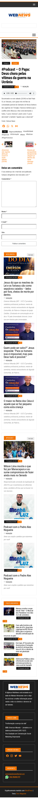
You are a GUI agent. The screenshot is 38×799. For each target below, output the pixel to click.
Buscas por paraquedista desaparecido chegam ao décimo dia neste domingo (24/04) (31, 156)
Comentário (6, 179)
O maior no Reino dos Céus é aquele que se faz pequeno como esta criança (19, 404)
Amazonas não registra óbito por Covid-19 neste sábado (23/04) (6, 155)
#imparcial (5, 135)
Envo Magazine (21, 794)
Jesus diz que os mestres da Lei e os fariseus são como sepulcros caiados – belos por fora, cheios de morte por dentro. (19, 288)
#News (22, 135)
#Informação (14, 134)
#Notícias (29, 134)
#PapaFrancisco (7, 138)
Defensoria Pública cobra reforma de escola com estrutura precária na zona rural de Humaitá (25, 662)
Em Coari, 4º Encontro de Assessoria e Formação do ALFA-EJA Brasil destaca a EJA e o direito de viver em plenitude (25, 647)
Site (3, 232)
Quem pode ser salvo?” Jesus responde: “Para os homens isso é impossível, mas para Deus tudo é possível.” (19, 352)
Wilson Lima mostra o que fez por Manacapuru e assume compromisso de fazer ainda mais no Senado (18, 471)
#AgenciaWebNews (15, 132)
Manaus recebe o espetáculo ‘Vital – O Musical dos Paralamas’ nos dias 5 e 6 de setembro (24, 611)
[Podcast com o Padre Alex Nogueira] (19, 507)
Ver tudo (30, 255)
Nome (4, 212)
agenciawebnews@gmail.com (15, 774)
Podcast (15, 63)
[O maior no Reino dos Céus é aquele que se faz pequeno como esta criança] (19, 384)
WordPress (28, 791)
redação (26, 87)
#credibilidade (28, 131)
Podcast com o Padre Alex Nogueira (17, 528)
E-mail (4, 222)
